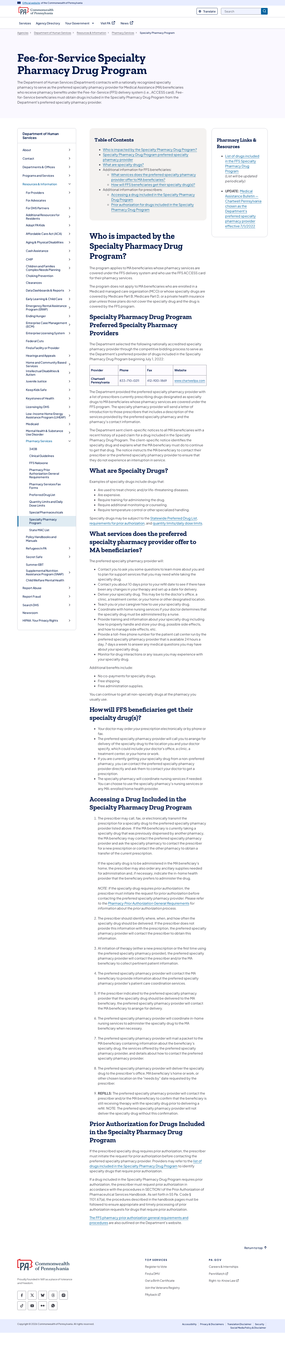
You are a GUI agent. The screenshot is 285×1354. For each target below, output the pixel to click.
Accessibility (189, 1324)
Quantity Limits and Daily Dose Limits (46, 503)
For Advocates (36, 200)
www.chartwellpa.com (189, 380)
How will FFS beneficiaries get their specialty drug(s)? (153, 184)
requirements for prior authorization (117, 523)
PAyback (151, 1294)
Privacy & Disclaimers (212, 1324)
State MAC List (39, 530)
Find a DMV (152, 1273)
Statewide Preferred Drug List (173, 518)
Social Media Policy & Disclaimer (248, 1327)
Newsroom (30, 612)
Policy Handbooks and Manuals (41, 538)
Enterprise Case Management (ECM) (46, 324)
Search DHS (31, 605)
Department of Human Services (41, 136)
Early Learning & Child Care (44, 299)
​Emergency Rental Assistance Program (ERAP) (46, 307)
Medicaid (32, 424)
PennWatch (217, 1273)
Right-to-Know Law (222, 1280)
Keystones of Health (40, 398)
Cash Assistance (37, 251)
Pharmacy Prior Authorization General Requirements (44, 473)
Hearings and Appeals (40, 355)
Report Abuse (32, 588)
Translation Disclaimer (239, 1324)
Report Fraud (32, 596)
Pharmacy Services (39, 441)
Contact (28, 158)
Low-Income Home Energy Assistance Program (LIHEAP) (46, 415)
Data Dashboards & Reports (45, 290)
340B (33, 449)
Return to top (253, 1248)
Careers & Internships (223, 1266)
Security (259, 1324)
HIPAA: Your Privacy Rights (40, 620)
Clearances (34, 282)
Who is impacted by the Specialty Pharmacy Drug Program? (150, 149)
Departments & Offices (39, 167)
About (27, 150)
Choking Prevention (39, 276)
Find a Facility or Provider (42, 348)
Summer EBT (34, 564)
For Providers (35, 192)
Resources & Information (40, 184)
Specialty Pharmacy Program (43, 521)
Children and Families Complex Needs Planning (43, 268)
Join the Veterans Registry (162, 1287)
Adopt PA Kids (35, 225)
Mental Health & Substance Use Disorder (44, 432)
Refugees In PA (36, 548)
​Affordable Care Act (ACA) (44, 233)
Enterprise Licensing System (45, 333)
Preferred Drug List (42, 495)
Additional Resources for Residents (43, 216)
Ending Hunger (36, 316)
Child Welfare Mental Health (45, 580)
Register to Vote (156, 1266)
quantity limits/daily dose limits (177, 523)
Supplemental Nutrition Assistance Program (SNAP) (45, 572)
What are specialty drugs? (123, 164)
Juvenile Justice (36, 381)
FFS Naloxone (38, 463)
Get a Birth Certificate (160, 1280)
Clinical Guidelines (41, 456)
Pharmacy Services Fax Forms (45, 486)
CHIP (29, 259)
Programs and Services (38, 175)
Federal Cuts (35, 341)
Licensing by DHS (37, 407)
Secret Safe (34, 557)
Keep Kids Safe (36, 390)
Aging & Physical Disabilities (44, 242)
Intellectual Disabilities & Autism (42, 373)
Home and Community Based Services (46, 364)
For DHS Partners (37, 208)
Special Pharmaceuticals (46, 512)
